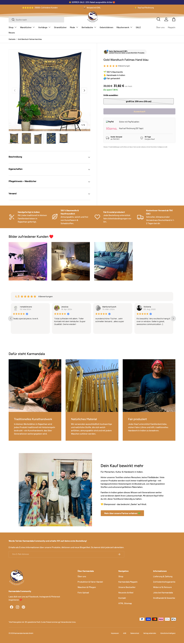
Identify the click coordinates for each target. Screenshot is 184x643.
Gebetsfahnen (106, 27)
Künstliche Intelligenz (167, 633)
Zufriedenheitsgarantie (164, 581)
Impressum (115, 633)
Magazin (171, 27)
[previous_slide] (10, 318)
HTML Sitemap (125, 603)
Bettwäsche (87, 27)
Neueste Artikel (125, 592)
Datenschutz (134, 633)
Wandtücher (26, 27)
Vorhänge (42, 27)
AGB (124, 633)
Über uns (160, 27)
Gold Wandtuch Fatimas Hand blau (30, 39)
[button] (174, 19)
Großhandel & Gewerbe (164, 598)
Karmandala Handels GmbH (23, 633)
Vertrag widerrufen (149, 633)
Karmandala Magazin (128, 581)
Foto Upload (83, 592)
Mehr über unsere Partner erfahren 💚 (122, 513)
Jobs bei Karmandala (163, 592)
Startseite (12, 39)
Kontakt (122, 598)
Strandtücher (60, 27)
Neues (12, 32)
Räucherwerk (123, 27)
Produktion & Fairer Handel (90, 581)
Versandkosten (66, 622)
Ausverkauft (139, 111)
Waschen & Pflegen (87, 587)
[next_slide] (173, 318)
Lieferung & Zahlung (162, 576)
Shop (11, 27)
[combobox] (36, 19)
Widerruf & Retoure (162, 587)
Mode (72, 27)
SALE (138, 27)
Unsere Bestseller (127, 587)
